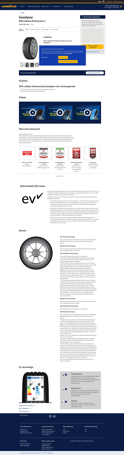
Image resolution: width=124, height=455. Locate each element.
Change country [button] (109, 1)
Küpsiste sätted (44, 57)
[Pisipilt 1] (22, 65)
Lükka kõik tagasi (63, 57)
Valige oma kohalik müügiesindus (93, 46)
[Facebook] (50, 416)
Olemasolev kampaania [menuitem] (34, 6)
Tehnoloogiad (44, 29)
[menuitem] (99, 1)
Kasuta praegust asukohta (91, 51)
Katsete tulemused (35, 29)
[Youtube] (54, 416)
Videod (27, 29)
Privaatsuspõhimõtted (68, 53)
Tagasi (23, 12)
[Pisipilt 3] (32, 65)
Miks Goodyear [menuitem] (56, 6)
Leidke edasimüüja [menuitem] (68, 6)
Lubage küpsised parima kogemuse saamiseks (68, 61)
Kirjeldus (21, 29)
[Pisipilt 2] (27, 65)
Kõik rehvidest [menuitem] (44, 6)
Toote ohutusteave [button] (23, 411)
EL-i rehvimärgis (54, 29)
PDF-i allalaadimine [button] (24, 408)
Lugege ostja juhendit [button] (93, 73)
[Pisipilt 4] (37, 65)
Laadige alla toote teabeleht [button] (26, 405)
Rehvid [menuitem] (22, 6)
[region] (62, 55)
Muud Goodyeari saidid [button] (118, 1)
